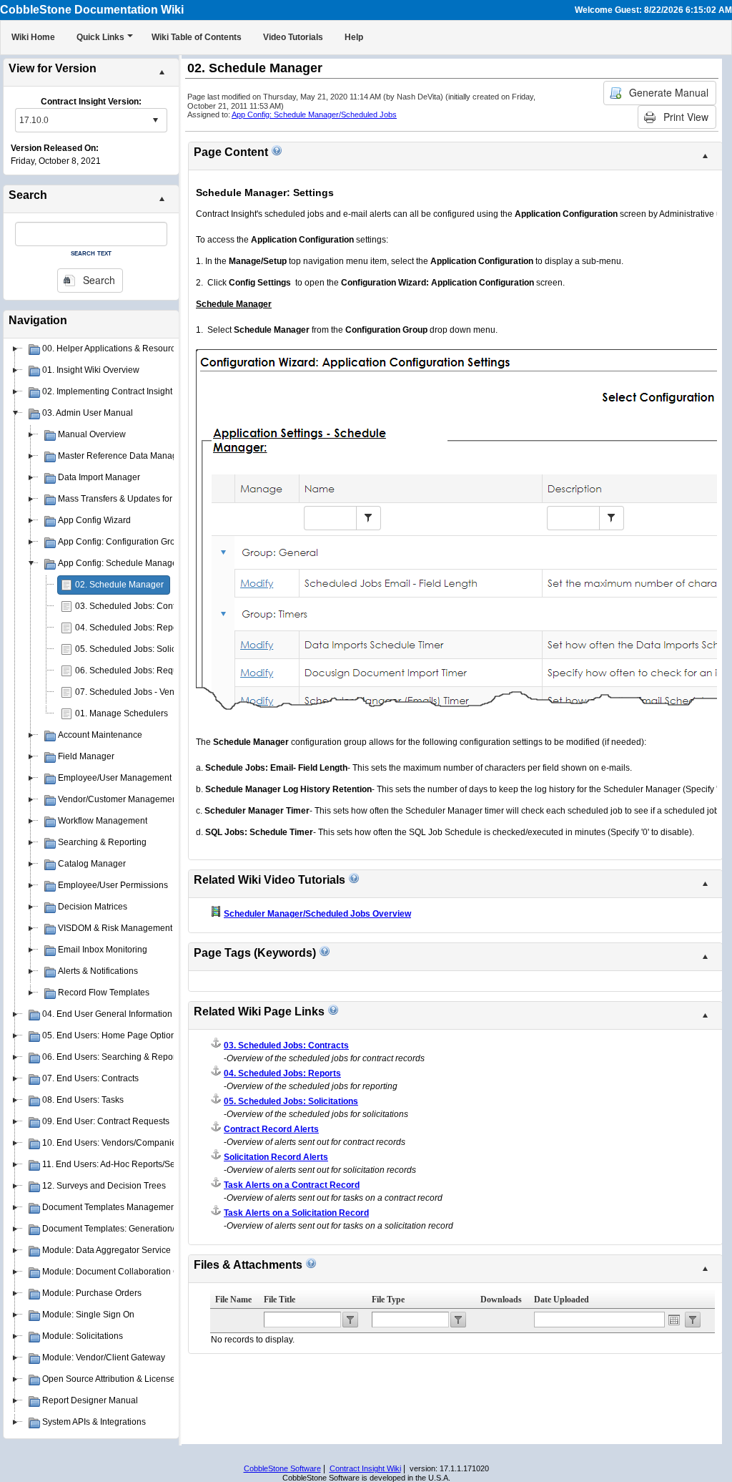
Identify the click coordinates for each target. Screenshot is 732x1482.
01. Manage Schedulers (121, 713)
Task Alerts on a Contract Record (292, 1185)
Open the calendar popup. (674, 1319)
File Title (279, 1300)
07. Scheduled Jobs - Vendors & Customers (159, 692)
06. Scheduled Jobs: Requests (134, 671)
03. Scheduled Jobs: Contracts (134, 606)
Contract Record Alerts (271, 1129)
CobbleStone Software (282, 1468)
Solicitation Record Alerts (276, 1157)
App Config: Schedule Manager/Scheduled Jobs (314, 114)
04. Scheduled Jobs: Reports (131, 628)
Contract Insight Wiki (365, 1468)
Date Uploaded (561, 1300)
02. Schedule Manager (119, 585)
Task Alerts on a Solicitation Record (296, 1213)
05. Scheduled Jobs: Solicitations (139, 649)
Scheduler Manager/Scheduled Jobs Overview (317, 914)
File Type (388, 1300)
